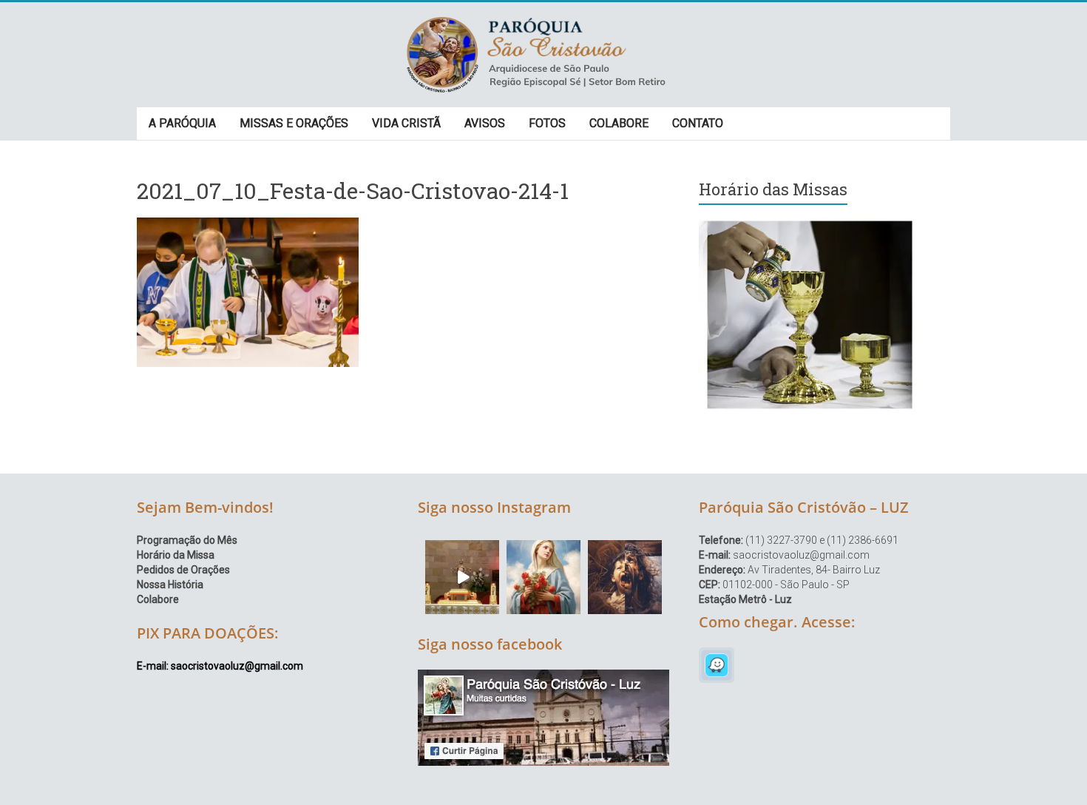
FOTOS (547, 123)
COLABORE (619, 123)
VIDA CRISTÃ (406, 123)
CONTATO (697, 123)
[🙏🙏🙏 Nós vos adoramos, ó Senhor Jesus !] (462, 577)
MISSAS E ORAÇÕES (294, 123)
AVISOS (484, 123)
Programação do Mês (187, 540)
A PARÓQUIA (182, 123)
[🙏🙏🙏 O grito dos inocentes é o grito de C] (625, 577)
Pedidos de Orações (183, 570)
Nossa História (170, 584)
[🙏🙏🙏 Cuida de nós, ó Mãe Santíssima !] (543, 577)
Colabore (158, 599)
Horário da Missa (175, 555)
